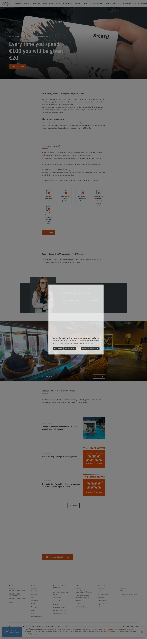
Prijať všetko (58, 348)
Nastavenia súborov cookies (90, 348)
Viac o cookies (89, 343)
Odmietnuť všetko (70, 348)
